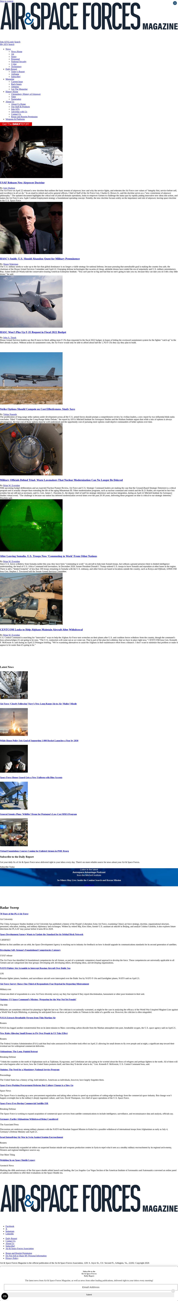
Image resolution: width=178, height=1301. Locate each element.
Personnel (15, 59)
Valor (13, 96)
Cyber (14, 64)
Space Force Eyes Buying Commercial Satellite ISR (24, 1103)
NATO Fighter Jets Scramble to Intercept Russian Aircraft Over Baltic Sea (35, 968)
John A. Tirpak (9, 337)
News (8, 49)
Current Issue (17, 81)
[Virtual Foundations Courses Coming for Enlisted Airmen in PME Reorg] (14, 845)
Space (13, 56)
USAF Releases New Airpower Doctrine (22, 182)
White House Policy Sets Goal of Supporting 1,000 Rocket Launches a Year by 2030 (39, 740)
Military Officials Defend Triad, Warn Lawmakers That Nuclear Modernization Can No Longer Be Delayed (61, 480)
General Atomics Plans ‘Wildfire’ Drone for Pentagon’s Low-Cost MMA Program (38, 814)
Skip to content (6, 1)
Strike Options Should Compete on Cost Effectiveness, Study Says (37, 409)
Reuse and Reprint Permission (24, 116)
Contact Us (16, 114)
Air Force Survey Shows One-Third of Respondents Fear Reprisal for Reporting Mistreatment (44, 984)
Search (17, 42)
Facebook (10, 1226)
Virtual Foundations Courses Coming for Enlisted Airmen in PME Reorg (34, 851)
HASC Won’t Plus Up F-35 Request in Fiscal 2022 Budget (33, 332)
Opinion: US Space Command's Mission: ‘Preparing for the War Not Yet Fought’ (38, 999)
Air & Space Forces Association (20, 1248)
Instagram (10, 1231)
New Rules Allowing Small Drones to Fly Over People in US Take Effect (34, 1033)
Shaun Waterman (10, 264)
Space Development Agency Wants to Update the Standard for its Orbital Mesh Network (41, 934)
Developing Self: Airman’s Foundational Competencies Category (30, 950)
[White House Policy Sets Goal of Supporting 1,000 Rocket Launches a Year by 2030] (14, 735)
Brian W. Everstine (11, 485)
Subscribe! (15, 76)
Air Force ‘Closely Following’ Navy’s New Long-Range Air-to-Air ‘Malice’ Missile (38, 704)
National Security (18, 61)
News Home (16, 51)
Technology (16, 66)
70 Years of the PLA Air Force (14, 914)
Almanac (15, 86)
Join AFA (4, 42)
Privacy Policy (12, 1258)
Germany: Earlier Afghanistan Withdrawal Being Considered (29, 1119)
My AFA (4, 44)
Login (11, 42)
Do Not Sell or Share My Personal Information (26, 1256)
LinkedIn (10, 1234)
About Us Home (18, 104)
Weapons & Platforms (15, 119)
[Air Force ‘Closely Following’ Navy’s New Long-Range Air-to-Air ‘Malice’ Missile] (14, 698)
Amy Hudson (9, 188)
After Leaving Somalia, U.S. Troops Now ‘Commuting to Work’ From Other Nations (48, 556)
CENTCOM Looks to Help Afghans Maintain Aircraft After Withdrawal (41, 629)
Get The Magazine (19, 89)
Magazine (10, 79)
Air (12, 54)
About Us (10, 101)
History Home (12, 91)
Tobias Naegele (10, 414)
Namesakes (16, 99)
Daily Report (11, 69)
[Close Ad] (173, 1291)
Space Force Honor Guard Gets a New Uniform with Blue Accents (31, 777)
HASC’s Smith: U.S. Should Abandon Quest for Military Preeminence (40, 258)
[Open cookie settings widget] (4, 1296)
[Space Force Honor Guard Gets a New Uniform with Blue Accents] (14, 772)
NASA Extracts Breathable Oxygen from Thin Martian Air (28, 1018)
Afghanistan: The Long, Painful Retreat (19, 1051)
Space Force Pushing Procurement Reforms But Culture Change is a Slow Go (36, 1085)
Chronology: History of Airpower (26, 94)
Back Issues (16, 84)
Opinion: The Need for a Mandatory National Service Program (29, 1069)
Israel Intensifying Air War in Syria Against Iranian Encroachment (31, 1137)
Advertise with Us (19, 111)
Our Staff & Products (20, 106)
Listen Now (89, 885)
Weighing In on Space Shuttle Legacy (17, 1160)
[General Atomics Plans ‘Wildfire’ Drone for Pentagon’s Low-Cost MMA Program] (14, 809)
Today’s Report (18, 71)
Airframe (15, 74)
